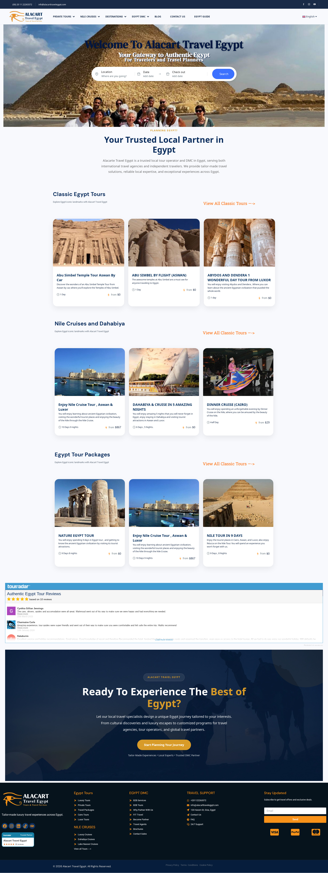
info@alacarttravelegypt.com (52, 4)
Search (224, 74)
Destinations (114, 16)
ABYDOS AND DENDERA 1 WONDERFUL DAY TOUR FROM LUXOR (239, 277)
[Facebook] (5, 826)
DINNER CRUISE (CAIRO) (227, 404)
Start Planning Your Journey (164, 745)
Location (106, 72)
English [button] (310, 16)
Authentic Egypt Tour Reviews (34, 593)
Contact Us (177, 16)
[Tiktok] (25, 826)
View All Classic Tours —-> (229, 203)
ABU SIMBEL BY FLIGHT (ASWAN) (159, 275)
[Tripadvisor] (32, 826)
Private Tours (62, 16)
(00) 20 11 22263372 (22, 4)
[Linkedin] (18, 826)
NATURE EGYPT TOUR (76, 535)
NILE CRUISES (88, 16)
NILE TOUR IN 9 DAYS (224, 535)
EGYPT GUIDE (202, 16)
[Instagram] (12, 826)
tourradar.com (319, 645)
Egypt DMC (139, 16)
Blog (158, 16)
